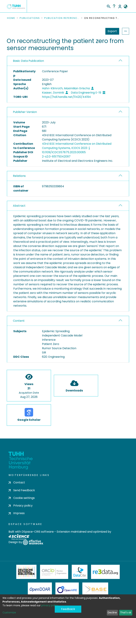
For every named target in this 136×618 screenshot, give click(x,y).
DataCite (79, 572)
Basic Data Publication (28, 61)
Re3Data (105, 572)
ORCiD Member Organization (54, 572)
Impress (19, 513)
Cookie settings (24, 498)
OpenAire (67, 589)
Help (114, 6)
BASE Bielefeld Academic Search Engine (95, 589)
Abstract (19, 206)
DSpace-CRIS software (38, 532)
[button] (125, 6)
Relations (19, 176)
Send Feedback (24, 490)
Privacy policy (23, 505)
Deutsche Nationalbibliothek (26, 572)
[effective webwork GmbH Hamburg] (33, 542)
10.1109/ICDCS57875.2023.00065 (64, 152)
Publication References (62, 18)
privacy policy (49, 605)
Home (11, 18)
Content (19, 321)
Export (112, 31)
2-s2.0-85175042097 (56, 156)
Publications (30, 18)
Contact (19, 482)
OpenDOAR (40, 589)
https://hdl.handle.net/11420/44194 (66, 97)
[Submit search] (108, 6)
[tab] (68, 61)
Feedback (68, 609)
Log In (119, 6)
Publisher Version (25, 112)
